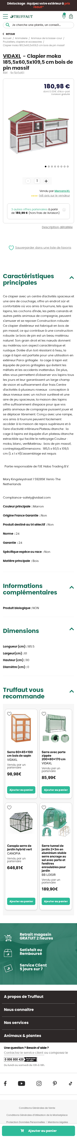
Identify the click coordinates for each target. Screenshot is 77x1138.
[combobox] (38, 25)
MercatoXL (62, 191)
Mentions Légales (58, 1122)
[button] (45, 166)
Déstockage (16, 3)
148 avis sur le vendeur (54, 195)
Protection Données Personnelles (25, 1122)
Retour (10, 34)
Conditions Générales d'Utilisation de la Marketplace (37, 1115)
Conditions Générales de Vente (37, 1108)
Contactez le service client (24, 1052)
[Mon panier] (71, 16)
